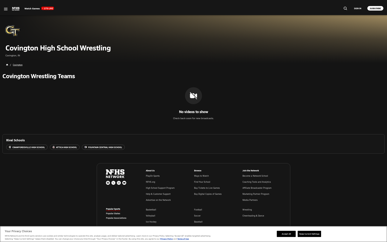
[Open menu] (5, 9)
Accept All (286, 233)
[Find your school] (345, 8)
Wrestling (247, 209)
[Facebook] (108, 183)
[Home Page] (7, 65)
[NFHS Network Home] (16, 9)
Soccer (197, 215)
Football (198, 209)
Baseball (198, 221)
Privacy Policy (166, 238)
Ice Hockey (151, 221)
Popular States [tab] (113, 213)
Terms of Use (183, 238)
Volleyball (150, 215)
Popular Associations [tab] (116, 218)
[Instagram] (119, 183)
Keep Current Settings (309, 233)
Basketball (151, 209)
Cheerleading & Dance (253, 215)
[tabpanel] (213, 215)
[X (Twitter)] (113, 183)
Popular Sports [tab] (113, 209)
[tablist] (121, 213)
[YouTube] (124, 183)
